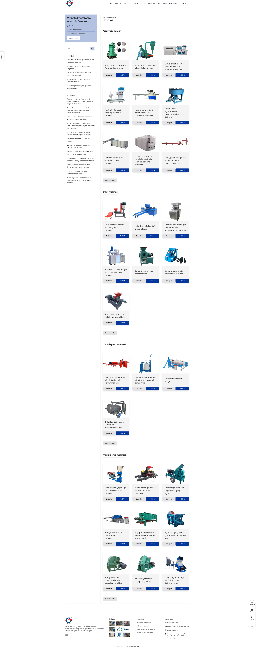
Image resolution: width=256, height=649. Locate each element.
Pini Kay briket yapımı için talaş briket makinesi (114, 227)
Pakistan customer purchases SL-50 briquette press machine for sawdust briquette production (80, 101)
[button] (2, 56)
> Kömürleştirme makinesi (146, 629)
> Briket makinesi (143, 626)
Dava (144, 3)
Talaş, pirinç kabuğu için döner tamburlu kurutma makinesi (175, 160)
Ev (111, 3)
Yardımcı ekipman (112, 31)
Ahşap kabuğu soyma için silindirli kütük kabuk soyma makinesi (145, 535)
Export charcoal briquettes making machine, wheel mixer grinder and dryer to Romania (79, 110)
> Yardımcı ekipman (144, 623)
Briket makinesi (110, 192)
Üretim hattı (120, 3)
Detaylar (109, 75)
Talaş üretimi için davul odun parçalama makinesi (115, 535)
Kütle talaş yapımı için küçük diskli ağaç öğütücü (174, 491)
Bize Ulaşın (173, 3)
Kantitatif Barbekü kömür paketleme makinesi (113, 113)
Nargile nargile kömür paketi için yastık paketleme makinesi (144, 113)
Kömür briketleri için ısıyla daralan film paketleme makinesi (173, 67)
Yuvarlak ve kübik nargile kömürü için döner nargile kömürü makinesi (175, 227)
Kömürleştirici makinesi (114, 344)
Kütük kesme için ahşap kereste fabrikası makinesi (145, 491)
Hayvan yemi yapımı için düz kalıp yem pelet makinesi (115, 491)
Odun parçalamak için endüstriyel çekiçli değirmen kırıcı (174, 580)
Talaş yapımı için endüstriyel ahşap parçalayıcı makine (113, 580)
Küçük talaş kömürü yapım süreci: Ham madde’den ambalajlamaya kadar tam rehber (80, 125)
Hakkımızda (162, 3)
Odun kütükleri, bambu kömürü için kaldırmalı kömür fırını (145, 380)
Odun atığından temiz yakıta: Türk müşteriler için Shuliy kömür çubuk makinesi (79, 180)
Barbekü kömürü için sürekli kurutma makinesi (114, 160)
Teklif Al (122, 75)
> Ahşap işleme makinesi (145, 632)
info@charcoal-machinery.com (178, 626)
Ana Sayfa (106, 18)
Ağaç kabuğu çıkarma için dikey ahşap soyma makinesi (175, 535)
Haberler (151, 3)
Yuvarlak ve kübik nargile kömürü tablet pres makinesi (116, 272)
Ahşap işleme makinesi (114, 454)
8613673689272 (172, 623)
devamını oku (110, 180)
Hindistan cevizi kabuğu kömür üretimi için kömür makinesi (115, 380)
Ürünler (134, 3)
